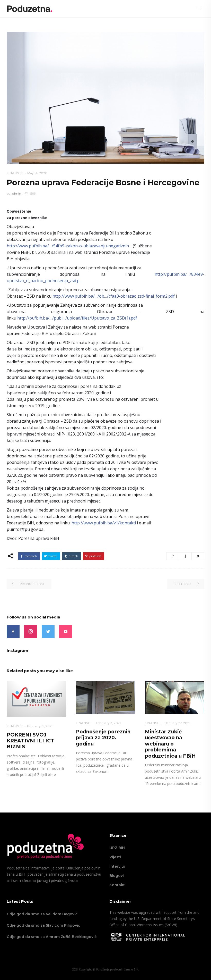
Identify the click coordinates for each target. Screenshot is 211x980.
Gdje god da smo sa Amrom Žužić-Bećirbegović (51, 936)
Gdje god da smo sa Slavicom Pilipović (43, 925)
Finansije (15, 173)
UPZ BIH (117, 847)
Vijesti (115, 857)
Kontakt (117, 885)
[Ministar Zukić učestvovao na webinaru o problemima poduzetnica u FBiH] (174, 697)
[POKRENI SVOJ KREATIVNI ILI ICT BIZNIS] (36, 699)
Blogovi (116, 875)
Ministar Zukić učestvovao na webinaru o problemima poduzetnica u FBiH (170, 744)
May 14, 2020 (37, 173)
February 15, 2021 (39, 726)
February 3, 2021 (108, 723)
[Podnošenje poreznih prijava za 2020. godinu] (105, 697)
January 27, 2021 (177, 723)
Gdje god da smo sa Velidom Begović (42, 914)
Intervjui (117, 866)
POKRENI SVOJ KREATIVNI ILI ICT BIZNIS (30, 741)
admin (16, 193)
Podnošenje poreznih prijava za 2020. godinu (103, 738)
